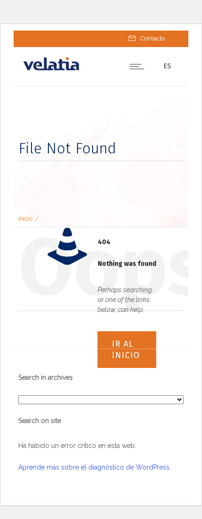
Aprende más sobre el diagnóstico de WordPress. (94, 467)
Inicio (25, 218)
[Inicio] (51, 68)
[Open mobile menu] (139, 66)
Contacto (152, 38)
